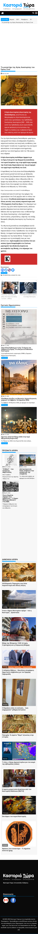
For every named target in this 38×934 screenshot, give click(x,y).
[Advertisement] (19, 44)
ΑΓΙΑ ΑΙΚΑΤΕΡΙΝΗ (6, 275)
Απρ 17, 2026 (6, 345)
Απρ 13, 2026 (6, 434)
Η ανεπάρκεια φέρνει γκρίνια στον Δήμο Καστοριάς (28, 295)
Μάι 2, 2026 (24, 466)
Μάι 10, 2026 (7, 466)
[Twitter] (6, 270)
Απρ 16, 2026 (6, 396)
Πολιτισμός (4, 272)
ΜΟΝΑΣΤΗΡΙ (14, 275)
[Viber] (9, 270)
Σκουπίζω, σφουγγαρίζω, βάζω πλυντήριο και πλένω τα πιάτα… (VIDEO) (9, 296)
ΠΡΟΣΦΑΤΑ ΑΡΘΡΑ (10, 450)
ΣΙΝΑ (19, 275)
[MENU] (36, 13)
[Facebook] (2, 270)
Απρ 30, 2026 (7, 493)
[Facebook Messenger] (12, 270)
